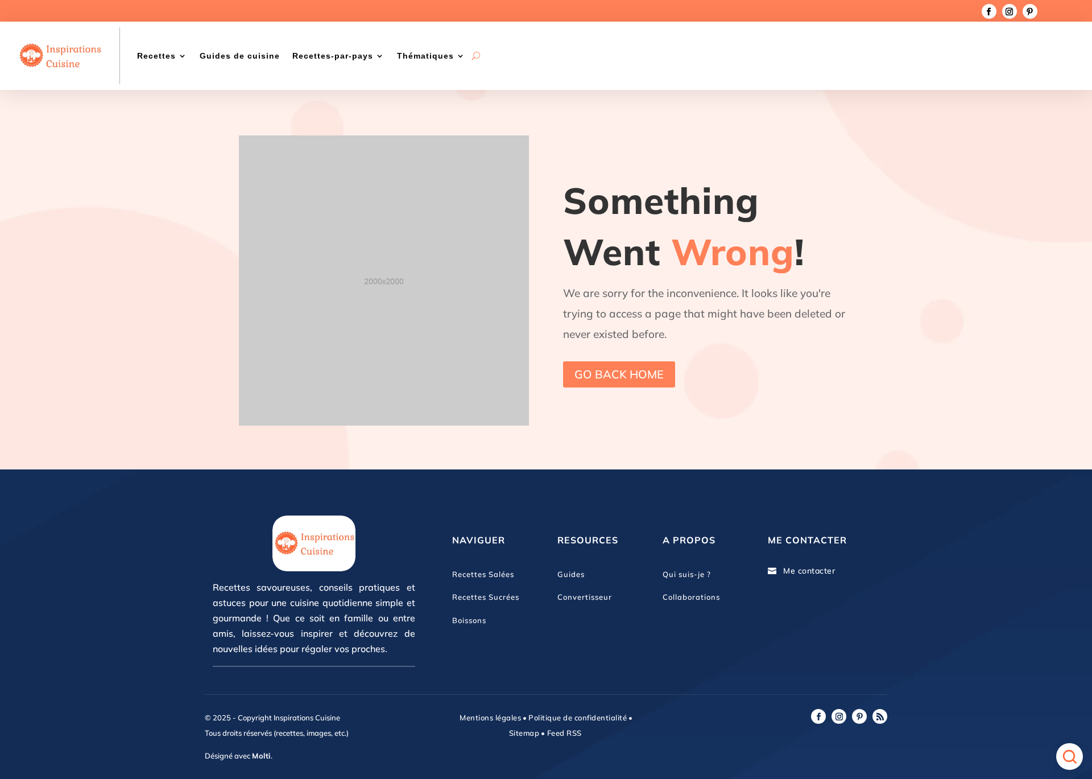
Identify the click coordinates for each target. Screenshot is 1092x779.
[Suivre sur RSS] (879, 716)
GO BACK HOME (619, 374)
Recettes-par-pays (332, 55)
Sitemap (524, 732)
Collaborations (691, 596)
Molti (261, 755)
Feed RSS (563, 732)
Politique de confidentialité (577, 717)
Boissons (469, 620)
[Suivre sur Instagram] (1009, 11)
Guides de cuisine (240, 55)
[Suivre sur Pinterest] (1030, 11)
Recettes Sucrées (485, 596)
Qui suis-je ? (687, 574)
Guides (571, 574)
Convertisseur (584, 596)
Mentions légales (490, 717)
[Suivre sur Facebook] (989, 11)
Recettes (156, 55)
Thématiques (425, 55)
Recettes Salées (483, 574)
